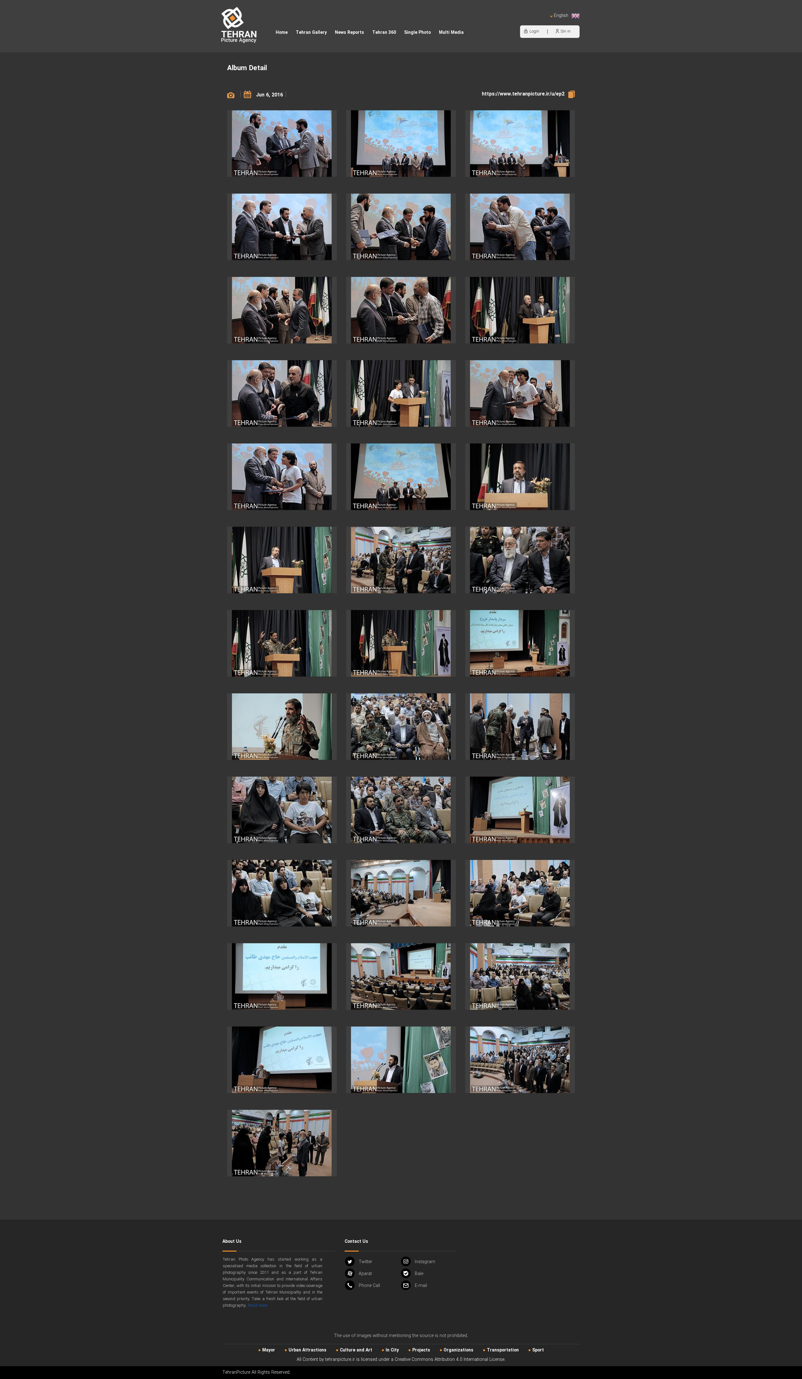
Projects (421, 1350)
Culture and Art (356, 1350)
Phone (369, 1285)
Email (421, 1285)
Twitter (365, 1261)
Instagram (425, 1261)
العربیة (525, 22)
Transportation (503, 1350)
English (561, 16)
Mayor (268, 1350)
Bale (419, 1273)
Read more (257, 1305)
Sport (538, 1350)
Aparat (365, 1273)
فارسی (540, 22)
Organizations (458, 1350)
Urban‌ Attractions (307, 1350)
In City (392, 1350)
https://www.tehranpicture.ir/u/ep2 (523, 94)
